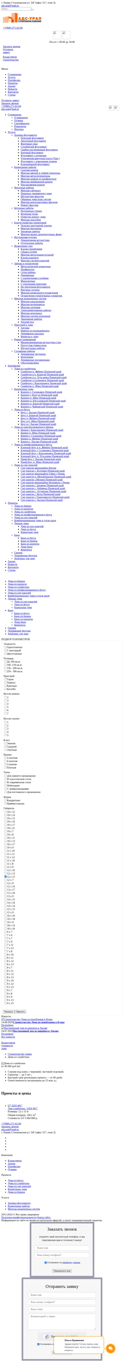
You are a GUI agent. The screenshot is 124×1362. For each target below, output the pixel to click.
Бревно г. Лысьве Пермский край (39, 441)
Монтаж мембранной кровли (37, 181)
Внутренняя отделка (25, 237)
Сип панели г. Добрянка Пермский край (43, 488)
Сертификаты (21, 123)
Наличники (27, 357)
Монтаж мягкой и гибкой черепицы (40, 173)
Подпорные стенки (31, 211)
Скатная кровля (29, 170)
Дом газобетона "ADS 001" (23, 1108)
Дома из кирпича (23, 508)
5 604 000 (30, 1118)
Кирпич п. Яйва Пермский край (38, 397)
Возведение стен (23, 246)
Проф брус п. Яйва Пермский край (40, 462)
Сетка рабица (28, 272)
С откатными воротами (33, 284)
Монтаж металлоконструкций (37, 254)
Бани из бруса (28, 538)
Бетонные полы (29, 214)
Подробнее (7, 1025)
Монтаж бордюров (31, 228)
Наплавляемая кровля (33, 184)
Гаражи (18, 552)
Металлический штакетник (36, 266)
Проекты (13, 83)
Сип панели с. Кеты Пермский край (40, 494)
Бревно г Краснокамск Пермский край (42, 430)
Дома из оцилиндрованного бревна (33, 427)
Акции (11, 86)
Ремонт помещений (25, 339)
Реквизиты (20, 126)
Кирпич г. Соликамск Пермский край (41, 392)
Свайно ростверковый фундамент (39, 149)
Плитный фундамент (32, 138)
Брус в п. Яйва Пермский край (38, 421)
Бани (17, 535)
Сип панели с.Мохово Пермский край (42, 479)
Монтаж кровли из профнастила (38, 178)
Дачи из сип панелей (32, 526)
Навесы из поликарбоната (35, 330)
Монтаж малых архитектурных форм (41, 234)
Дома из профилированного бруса (33, 444)
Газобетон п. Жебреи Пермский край (41, 371)
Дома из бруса (22, 409)
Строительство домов (20, 1054)
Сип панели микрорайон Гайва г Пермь (43, 473)
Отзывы (18, 120)
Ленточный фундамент (33, 141)
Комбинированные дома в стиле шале (35, 520)
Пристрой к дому (23, 324)
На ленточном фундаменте (35, 287)
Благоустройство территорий (30, 222)
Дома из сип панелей (25, 465)
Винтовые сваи (29, 143)
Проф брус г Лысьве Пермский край (41, 459)
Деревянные (27, 275)
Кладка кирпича (30, 257)
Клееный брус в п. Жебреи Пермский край (44, 447)
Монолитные (28, 281)
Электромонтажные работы (36, 310)
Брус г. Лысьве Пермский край (38, 412)
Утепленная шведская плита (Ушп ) (40, 158)
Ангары (25, 327)
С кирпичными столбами (35, 278)
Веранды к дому (30, 336)
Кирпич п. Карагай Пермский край (40, 403)
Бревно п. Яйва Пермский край (38, 433)
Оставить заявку (8, 51)
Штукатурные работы (33, 348)
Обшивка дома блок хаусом (36, 199)
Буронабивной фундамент (35, 164)
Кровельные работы (25, 167)
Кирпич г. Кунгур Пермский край (39, 395)
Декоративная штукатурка (35, 240)
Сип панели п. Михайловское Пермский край (46, 476)
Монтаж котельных (31, 313)
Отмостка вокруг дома (33, 216)
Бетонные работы (24, 208)
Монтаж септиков (30, 307)
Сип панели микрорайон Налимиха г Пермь (45, 482)
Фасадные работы (24, 187)
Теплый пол (27, 322)
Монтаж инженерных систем (30, 298)
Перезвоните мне (62, 1271)
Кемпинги (26, 549)
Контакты (13, 92)
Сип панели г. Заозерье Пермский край (42, 485)
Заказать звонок (11, 46)
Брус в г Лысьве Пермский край (38, 424)
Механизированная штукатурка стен (41, 342)
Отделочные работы (32, 243)
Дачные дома (21, 523)
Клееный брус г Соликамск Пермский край (45, 450)
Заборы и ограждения (26, 263)
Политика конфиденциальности (19, 1217)
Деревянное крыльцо (32, 333)
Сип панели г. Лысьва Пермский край (42, 500)
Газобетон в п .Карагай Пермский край (42, 374)
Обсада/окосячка (30, 362)
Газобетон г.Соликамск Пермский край (42, 380)
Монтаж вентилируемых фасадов (39, 202)
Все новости (8, 1036)
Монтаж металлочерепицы (35, 176)
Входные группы (30, 289)
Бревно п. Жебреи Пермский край (39, 438)
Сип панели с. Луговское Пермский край (43, 491)
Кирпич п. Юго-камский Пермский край (43, 400)
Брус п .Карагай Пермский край (38, 415)
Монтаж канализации (33, 301)
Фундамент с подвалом (33, 155)
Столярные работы (24, 351)
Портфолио (14, 80)
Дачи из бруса (28, 529)
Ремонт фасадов (29, 205)
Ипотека (19, 129)
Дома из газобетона (25, 368)
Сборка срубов (29, 251)
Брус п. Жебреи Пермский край (38, 418)
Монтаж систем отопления (35, 316)
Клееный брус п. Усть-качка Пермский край (45, 456)
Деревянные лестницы (33, 354)
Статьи (12, 94)
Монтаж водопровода (33, 304)
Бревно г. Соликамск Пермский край (41, 435)
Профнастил (27, 269)
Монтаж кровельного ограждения (39, 292)
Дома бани (26, 546)
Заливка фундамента (25, 135)
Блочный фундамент (32, 152)
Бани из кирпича (30, 543)
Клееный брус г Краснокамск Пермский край (46, 453)
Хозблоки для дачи (24, 558)
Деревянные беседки (25, 555)
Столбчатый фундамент (34, 146)
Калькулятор (15, 1160)
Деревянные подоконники (35, 360)
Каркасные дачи (29, 532)
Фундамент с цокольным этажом (39, 161)
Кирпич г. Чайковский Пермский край (42, 406)
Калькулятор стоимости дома (8, 1045)
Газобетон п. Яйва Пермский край (40, 386)
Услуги (12, 77)
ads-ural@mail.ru (10, 5)
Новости (12, 89)
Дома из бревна (22, 506)
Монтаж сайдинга (31, 190)
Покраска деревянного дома (36, 193)
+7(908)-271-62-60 (13, 27)
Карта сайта (43, 1217)
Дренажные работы (31, 319)
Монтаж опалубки (31, 219)
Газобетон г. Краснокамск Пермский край (44, 383)
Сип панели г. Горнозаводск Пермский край (45, 497)
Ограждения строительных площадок (41, 295)
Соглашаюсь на (63, 1262)
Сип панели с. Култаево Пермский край (43, 470)
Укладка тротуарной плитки (36, 225)
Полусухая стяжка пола (33, 345)
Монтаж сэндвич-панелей (35, 260)
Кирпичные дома (23, 389)
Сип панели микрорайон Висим (38, 468)
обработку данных (71, 1262)
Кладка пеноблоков (31, 249)
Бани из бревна (29, 541)
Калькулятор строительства (11, 58)
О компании (14, 74)
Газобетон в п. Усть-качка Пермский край (44, 377)
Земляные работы (30, 231)
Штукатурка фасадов (32, 196)
